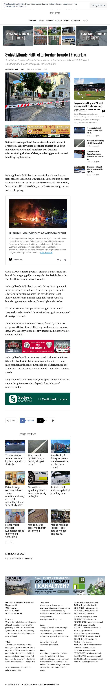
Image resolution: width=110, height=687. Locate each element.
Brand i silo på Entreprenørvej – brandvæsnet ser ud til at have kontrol (60, 461)
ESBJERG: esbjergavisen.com (85, 616)
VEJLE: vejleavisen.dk (82, 642)
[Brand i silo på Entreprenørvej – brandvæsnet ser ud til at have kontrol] (60, 446)
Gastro (58, 21)
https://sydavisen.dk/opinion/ (50, 619)
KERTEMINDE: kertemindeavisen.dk (88, 658)
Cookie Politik (21, 6)
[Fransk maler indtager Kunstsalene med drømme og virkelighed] (15, 516)
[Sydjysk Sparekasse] (37, 399)
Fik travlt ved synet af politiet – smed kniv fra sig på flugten (37, 492)
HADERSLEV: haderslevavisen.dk (87, 627)
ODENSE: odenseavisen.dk (84, 647)
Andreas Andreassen (16, 69)
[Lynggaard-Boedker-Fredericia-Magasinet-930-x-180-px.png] (55, 36)
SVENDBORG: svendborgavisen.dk (87, 653)
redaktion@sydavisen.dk (49, 644)
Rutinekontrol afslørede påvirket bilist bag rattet (60, 490)
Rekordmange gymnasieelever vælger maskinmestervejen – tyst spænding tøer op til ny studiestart (14, 496)
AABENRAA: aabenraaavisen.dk (86, 633)
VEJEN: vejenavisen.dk (83, 630)
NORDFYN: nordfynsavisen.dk (86, 661)
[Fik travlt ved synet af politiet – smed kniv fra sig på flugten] (38, 478)
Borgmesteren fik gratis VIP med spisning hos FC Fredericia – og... (88, 104)
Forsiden (32, 21)
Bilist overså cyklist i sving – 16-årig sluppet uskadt (36, 460)
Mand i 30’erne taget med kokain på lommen (37, 527)
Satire (85, 21)
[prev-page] (7, 542)
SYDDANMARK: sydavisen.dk (86, 610)
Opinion (49, 21)
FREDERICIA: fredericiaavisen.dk (87, 636)
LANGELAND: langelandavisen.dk (87, 656)
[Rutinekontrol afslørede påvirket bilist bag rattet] (60, 478)
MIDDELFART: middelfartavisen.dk (88, 644)
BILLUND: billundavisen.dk (85, 619)
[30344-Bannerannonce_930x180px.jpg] (55, 585)
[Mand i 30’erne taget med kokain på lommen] (38, 516)
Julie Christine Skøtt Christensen (87, 109)
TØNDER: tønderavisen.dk (84, 625)
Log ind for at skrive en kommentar (18, 558)
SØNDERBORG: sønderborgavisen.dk (88, 622)
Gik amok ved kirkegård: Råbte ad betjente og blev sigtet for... (95, 169)
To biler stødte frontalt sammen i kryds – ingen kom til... (94, 130)
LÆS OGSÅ (11, 434)
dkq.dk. (15, 636)
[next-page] (11, 542)
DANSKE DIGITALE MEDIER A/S (19, 602)
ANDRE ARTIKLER (28, 434)
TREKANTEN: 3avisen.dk (84, 613)
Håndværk (75, 21)
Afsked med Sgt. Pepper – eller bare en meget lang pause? (59, 529)
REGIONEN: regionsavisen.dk (85, 608)
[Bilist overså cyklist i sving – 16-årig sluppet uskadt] (38, 446)
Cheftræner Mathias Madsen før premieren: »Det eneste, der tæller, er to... (95, 155)
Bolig (66, 21)
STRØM (41, 21)
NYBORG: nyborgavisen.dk (84, 650)
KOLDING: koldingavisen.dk (85, 639)
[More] (53, 420)
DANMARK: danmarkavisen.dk (86, 602)
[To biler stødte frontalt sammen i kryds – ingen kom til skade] (15, 446)
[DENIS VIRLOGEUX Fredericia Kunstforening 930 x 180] (37, 131)
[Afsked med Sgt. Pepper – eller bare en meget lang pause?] (60, 516)
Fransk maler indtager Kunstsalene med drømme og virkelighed (14, 530)
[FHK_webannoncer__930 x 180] (37, 346)
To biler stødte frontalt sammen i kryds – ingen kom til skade (15, 460)
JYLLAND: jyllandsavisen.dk (85, 605)
